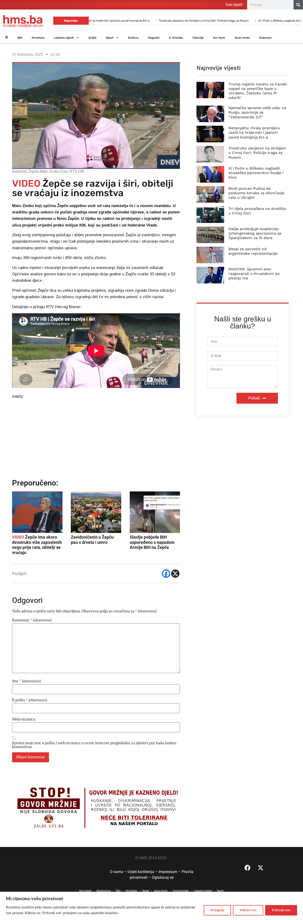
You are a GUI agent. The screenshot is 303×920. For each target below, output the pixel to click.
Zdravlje (198, 37)
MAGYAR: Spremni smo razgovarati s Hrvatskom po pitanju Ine (254, 273)
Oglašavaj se (163, 877)
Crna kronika (181, 890)
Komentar (32, 620)
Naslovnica (104, 890)
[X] (175, 573)
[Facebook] (166, 573)
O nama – (119, 871)
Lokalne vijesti (64, 37)
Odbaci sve (248, 910)
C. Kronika (176, 37)
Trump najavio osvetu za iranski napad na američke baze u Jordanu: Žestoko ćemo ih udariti (257, 91)
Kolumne (265, 37)
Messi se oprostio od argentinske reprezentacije (252, 251)
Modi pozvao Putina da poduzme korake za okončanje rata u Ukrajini (256, 193)
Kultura (133, 37)
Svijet (92, 37)
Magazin (154, 37)
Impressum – (170, 871)
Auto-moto (242, 37)
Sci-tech (219, 37)
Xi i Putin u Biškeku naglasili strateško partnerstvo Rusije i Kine (255, 173)
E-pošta (29, 700)
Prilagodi (217, 910)
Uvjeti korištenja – (143, 871)
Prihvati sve (281, 910)
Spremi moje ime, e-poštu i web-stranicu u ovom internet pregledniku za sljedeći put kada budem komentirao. (94, 745)
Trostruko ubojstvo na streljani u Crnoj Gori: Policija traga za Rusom (181, 20)
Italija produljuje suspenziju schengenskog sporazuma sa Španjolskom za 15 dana (254, 233)
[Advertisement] (96, 441)
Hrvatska (38, 37)
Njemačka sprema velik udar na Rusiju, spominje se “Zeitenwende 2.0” (257, 112)
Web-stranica (23, 719)
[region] (151, 906)
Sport (109, 37)
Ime (26, 681)
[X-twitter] (261, 868)
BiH (20, 37)
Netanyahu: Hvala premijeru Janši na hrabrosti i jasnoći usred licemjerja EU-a (254, 132)
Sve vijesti (234, 4)
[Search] (298, 4)
